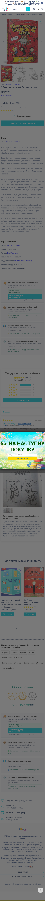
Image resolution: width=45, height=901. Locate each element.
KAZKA (7, 9)
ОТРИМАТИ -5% (22, 458)
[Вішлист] (38, 9)
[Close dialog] (43, 433)
